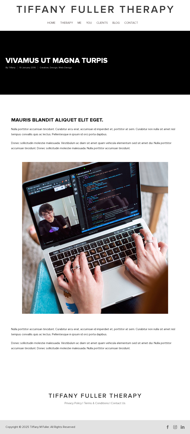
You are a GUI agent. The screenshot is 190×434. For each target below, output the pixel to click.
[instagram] (175, 427)
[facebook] (168, 427)
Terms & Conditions (96, 403)
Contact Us (118, 403)
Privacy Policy (73, 403)
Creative (44, 67)
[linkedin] (182, 427)
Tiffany (12, 67)
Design (54, 67)
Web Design (65, 67)
